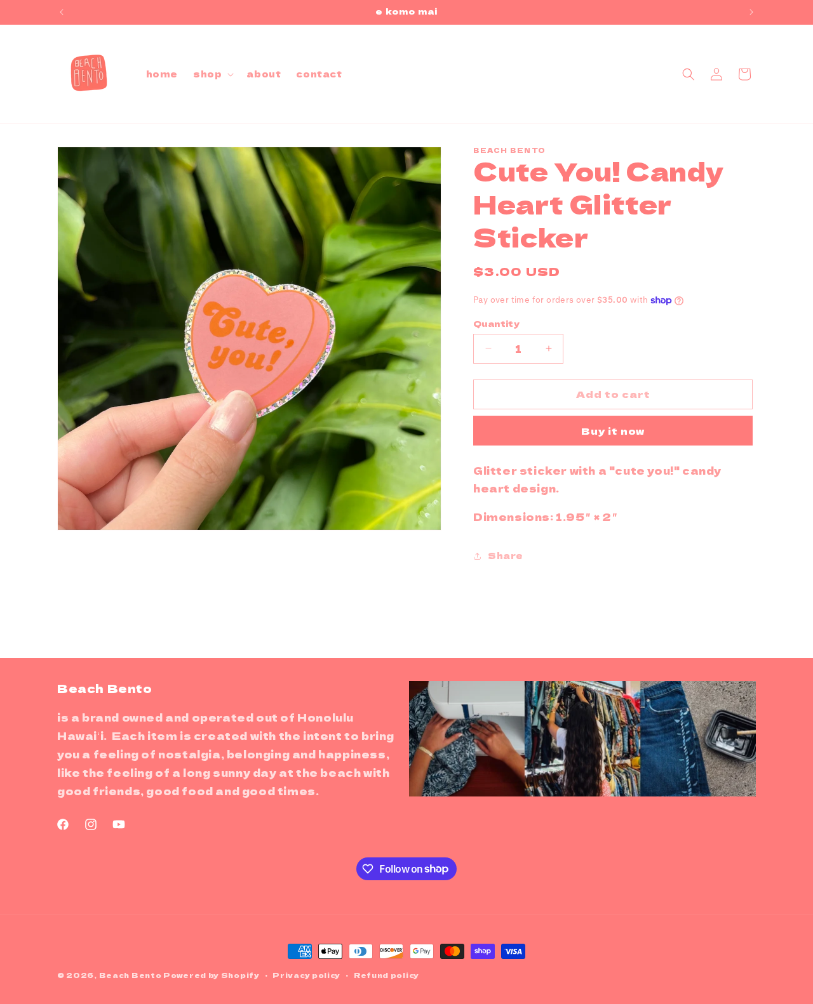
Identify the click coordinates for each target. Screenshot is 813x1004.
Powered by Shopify (211, 975)
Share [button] (505, 555)
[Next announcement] (751, 12)
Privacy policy (306, 974)
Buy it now (613, 430)
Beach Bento (130, 975)
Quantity (496, 323)
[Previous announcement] (62, 12)
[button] (212, 73)
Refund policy (386, 974)
